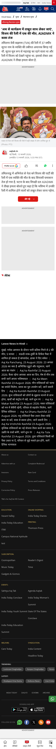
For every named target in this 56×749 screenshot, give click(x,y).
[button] (51, 744)
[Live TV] (46, 9)
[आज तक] (5, 9)
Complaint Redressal (36, 463)
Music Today (7, 567)
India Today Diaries (37, 515)
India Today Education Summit (12, 628)
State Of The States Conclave (37, 615)
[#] (45, 166)
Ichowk (35, 693)
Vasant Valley (8, 515)
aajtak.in (13, 151)
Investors (5, 472)
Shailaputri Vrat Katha (13, 681)
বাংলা (38, 3)
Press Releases (34, 490)
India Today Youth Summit (14, 611)
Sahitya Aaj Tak (8, 590)
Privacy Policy (6, 481)
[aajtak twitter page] (33, 722)
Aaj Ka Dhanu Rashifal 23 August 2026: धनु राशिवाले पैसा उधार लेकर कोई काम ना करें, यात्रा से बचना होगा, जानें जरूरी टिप (26, 416)
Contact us (32, 454)
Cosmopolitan (8, 560)
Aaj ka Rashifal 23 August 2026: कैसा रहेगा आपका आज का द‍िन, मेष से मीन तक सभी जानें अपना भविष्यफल (27, 374)
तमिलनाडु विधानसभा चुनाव (11, 22)
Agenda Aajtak (35, 590)
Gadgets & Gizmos (10, 573)
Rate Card (32, 472)
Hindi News (6, 17)
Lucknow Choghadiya (12, 669)
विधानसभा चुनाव (28, 17)
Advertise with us (8, 463)
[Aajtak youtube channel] (48, 722)
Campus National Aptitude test (14, 540)
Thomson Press (35, 528)
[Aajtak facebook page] (26, 722)
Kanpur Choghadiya (35, 669)
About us (4, 454)
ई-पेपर (33, 3)
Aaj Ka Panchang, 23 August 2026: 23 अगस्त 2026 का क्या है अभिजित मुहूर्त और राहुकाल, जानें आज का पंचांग (27, 366)
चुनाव (17, 17)
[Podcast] (34, 8)
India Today (46, 3)
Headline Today (35, 655)
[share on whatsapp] (52, 699)
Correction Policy (8, 490)
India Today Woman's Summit (38, 601)
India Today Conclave (11, 597)
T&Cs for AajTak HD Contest (12, 499)
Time (30, 567)
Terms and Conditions (37, 481)
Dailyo (24, 693)
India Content (34, 648)
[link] (54, 3)
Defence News (34, 681)
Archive (46, 693)
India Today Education (12, 522)
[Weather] (27, 9)
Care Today (6, 648)
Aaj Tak (26, 3)
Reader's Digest (35, 560)
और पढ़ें (27, 199)
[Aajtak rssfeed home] (41, 722)
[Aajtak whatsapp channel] (19, 722)
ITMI (3, 529)
